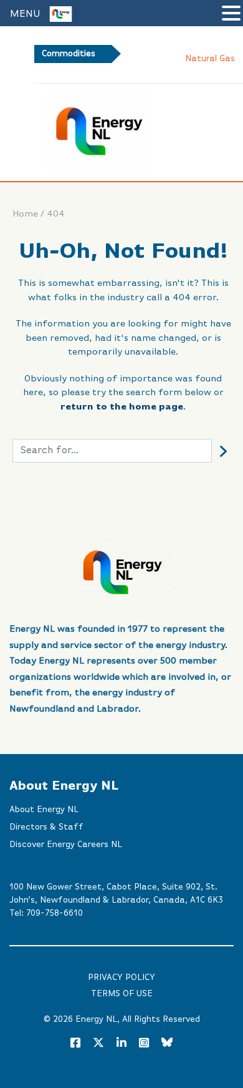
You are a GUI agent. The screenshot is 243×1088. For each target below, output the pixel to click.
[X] (98, 1045)
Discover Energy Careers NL (65, 844)
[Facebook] (75, 1043)
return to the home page (121, 406)
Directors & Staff (46, 827)
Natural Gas (201, 58)
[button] (231, 14)
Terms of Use (122, 993)
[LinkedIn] (121, 1043)
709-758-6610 (54, 913)
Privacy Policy (121, 977)
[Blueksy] (167, 1043)
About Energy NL (44, 809)
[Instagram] (144, 1043)
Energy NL (96, 1019)
